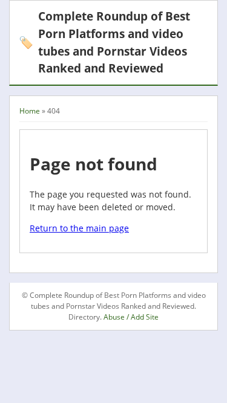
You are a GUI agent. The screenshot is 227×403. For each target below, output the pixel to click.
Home (29, 111)
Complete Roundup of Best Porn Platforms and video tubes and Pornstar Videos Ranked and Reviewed (104, 42)
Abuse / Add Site (131, 317)
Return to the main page (79, 228)
